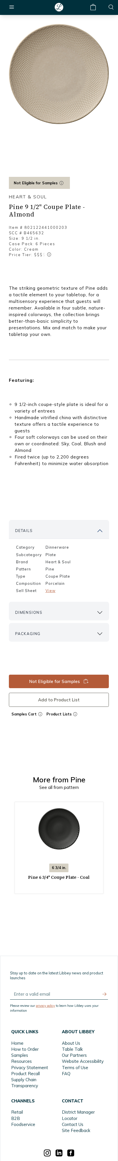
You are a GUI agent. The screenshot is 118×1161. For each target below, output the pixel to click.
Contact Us (72, 1124)
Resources (21, 1061)
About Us (71, 1043)
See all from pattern (59, 787)
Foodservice (23, 1124)
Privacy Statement (29, 1067)
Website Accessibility (83, 1061)
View (51, 590)
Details (24, 530)
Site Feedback (76, 1130)
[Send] (104, 994)
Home (17, 1043)
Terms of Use (75, 1067)
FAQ (66, 1073)
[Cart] (93, 7)
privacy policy (45, 1006)
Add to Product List (59, 700)
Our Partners (74, 1055)
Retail (17, 1112)
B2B (15, 1118)
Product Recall (25, 1073)
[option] (59, 74)
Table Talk (72, 1049)
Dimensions (29, 612)
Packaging (28, 633)
